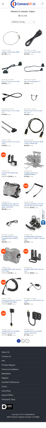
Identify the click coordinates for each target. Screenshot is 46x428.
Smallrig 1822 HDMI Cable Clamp (10, 173)
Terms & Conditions (10, 369)
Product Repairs (8, 365)
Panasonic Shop (8, 399)
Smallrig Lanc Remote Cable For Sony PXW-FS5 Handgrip (11, 301)
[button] (3, 3)
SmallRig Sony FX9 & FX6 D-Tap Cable (33, 301)
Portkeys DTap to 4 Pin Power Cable (11, 142)
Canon (4, 386)
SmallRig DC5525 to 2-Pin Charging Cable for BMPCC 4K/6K (10, 238)
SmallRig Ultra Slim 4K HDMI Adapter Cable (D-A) (33, 332)
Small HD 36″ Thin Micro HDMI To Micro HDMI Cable (33, 142)
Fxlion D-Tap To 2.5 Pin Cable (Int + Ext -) (33, 111)
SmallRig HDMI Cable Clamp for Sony (34, 270)
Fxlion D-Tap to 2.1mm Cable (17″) (11, 111)
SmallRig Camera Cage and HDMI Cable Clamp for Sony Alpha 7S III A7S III (10, 205)
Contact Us (6, 356)
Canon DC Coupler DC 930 (32, 52)
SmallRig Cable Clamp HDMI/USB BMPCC (31, 173)
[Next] (27, 341)
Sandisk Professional (10, 382)
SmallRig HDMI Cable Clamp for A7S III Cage (11, 270)
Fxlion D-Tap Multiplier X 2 (32, 81)
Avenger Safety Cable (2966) (10, 52)
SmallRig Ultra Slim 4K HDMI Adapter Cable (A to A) (10, 332)
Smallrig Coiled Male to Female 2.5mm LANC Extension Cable (33, 204)
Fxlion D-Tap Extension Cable (11, 81)
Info (3, 360)
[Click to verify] (7, 406)
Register (5, 378)
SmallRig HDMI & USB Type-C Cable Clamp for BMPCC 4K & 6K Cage (34, 238)
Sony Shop (6, 391)
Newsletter (6, 373)
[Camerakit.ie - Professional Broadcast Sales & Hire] (23, 4)
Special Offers (7, 395)
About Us (5, 352)
